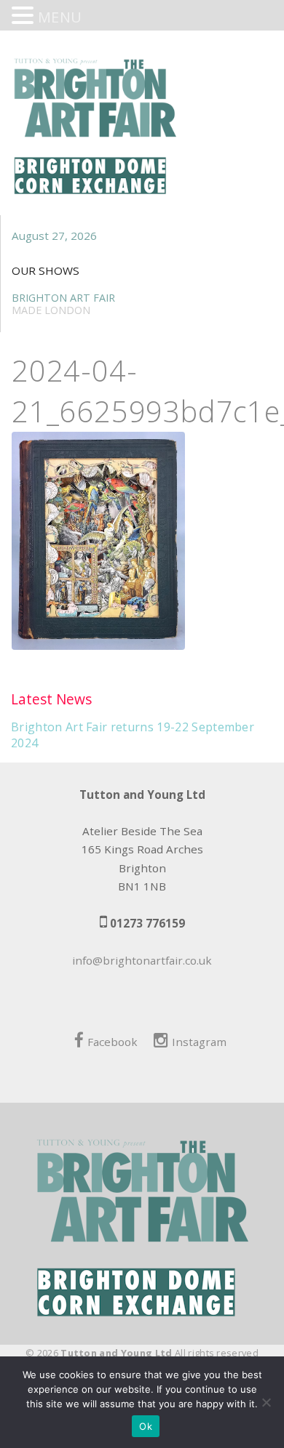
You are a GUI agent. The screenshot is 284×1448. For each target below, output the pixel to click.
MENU (60, 17)
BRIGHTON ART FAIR (63, 298)
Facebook (112, 1041)
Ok (145, 1426)
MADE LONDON (51, 310)
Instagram (199, 1041)
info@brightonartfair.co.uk (142, 960)
